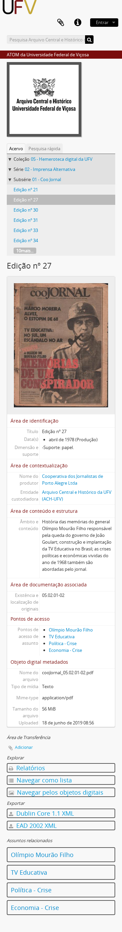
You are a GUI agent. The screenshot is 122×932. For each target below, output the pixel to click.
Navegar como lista (43, 780)
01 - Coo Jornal (46, 179)
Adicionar (24, 747)
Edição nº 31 (26, 220)
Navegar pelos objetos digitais (59, 792)
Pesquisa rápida (44, 148)
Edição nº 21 (26, 190)
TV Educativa (62, 637)
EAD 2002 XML (36, 825)
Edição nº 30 (26, 210)
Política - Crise (63, 643)
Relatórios (30, 768)
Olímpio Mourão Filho (71, 630)
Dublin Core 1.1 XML (44, 813)
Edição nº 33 (26, 230)
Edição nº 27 (26, 200)
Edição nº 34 (26, 240)
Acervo (16, 148)
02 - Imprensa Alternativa (50, 169)
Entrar (102, 22)
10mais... (25, 251)
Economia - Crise (65, 650)
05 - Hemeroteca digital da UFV (62, 159)
